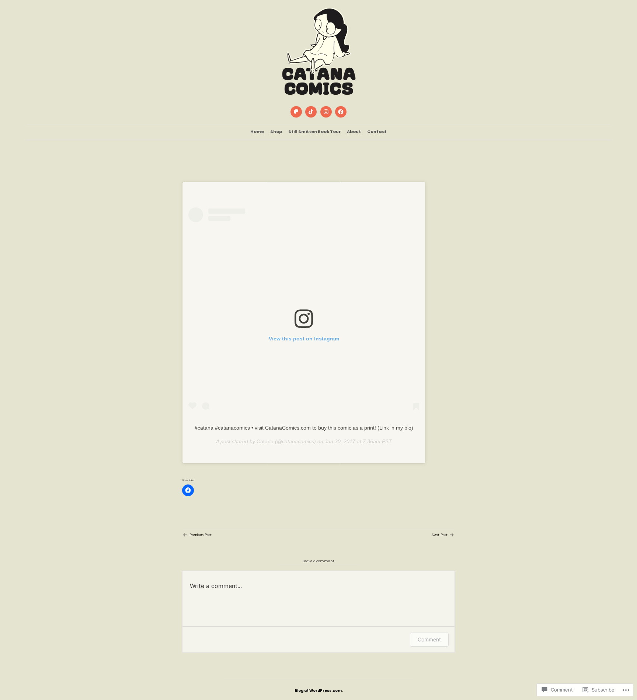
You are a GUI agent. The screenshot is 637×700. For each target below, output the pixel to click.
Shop (276, 131)
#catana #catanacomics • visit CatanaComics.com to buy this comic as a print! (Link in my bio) (304, 428)
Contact (377, 131)
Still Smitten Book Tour (314, 131)
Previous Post (200, 534)
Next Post (440, 534)
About (354, 131)
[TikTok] (311, 112)
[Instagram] (326, 112)
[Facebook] (340, 112)
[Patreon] (296, 112)
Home (257, 131)
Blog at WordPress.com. (319, 690)
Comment (429, 639)
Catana (265, 441)
